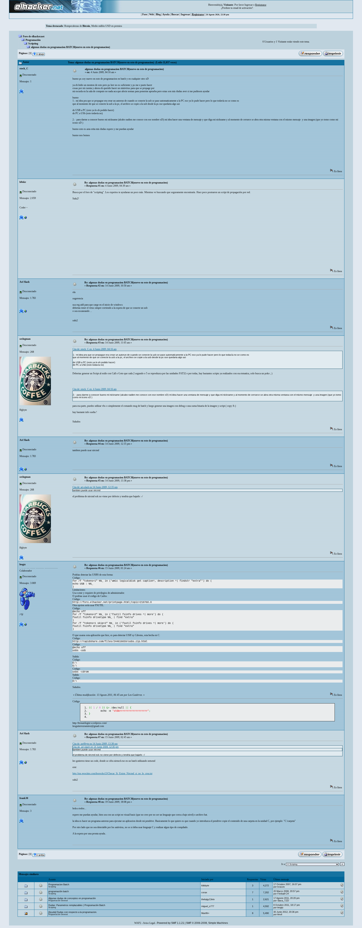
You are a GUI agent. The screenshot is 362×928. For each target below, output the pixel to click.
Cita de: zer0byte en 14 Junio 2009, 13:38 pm (95, 743)
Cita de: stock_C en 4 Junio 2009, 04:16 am (94, 349)
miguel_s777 (207, 906)
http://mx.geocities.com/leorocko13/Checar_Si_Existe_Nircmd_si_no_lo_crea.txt (112, 773)
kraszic (281, 886)
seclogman (25, 338)
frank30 (23, 798)
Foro (144, 14)
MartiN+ (205, 913)
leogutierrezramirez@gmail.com (88, 726)
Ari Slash (24, 281)
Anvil (279, 914)
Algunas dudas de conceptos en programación (72, 898)
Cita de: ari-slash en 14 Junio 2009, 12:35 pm (95, 487)
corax (204, 892)
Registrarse (198, 14)
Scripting (33, 43)
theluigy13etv (208, 899)
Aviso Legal (149, 923)
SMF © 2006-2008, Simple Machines (207, 923)
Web (151, 14)
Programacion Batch (58, 884)
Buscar (175, 14)
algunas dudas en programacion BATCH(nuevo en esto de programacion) (70, 47)
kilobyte (205, 885)
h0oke (22, 182)
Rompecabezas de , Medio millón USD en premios (93, 26)
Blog (158, 14)
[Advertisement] (148, 155)
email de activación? (243, 7)
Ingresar (248, 4)
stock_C (23, 68)
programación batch (58, 891)
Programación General (58, 901)
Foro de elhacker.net (33, 36)
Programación (33, 40)
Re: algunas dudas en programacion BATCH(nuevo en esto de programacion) (126, 182)
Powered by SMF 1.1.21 (170, 923)
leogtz (22, 564)
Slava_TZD (283, 900)
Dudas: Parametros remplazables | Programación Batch (76, 905)
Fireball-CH (283, 893)
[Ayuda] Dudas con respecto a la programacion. (72, 912)
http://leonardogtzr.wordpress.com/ (89, 722)
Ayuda (165, 14)
